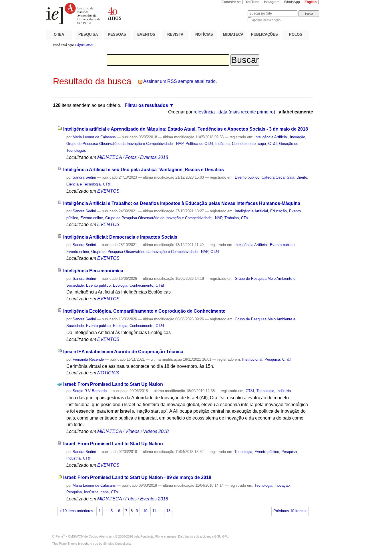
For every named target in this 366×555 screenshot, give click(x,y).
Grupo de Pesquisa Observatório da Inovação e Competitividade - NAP (124, 143)
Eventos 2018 (154, 157)
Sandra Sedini (84, 177)
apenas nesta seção (266, 20)
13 (168, 511)
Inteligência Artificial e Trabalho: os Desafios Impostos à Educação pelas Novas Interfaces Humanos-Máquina (181, 203)
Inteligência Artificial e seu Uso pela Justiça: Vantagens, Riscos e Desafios (143, 169)
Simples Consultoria (117, 543)
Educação (278, 211)
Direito (302, 177)
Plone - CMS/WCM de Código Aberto (81, 536)
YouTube (252, 2)
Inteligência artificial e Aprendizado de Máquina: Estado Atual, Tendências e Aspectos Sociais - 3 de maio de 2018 (185, 129)
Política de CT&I (199, 143)
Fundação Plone (151, 536)
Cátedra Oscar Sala (278, 177)
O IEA (59, 34)
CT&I (272, 143)
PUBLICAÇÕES (264, 34)
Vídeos (132, 431)
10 (145, 511)
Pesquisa (272, 359)
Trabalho (231, 218)
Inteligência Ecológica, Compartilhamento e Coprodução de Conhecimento (144, 311)
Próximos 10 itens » (290, 511)
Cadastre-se (231, 2)
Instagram (271, 2)
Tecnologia (265, 391)
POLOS (295, 34)
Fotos (131, 157)
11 (154, 511)
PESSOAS (117, 34)
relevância (204, 111)
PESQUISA (88, 34)
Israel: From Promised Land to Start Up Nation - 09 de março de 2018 (137, 477)
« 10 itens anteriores (76, 511)
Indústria (222, 143)
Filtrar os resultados (146, 105)
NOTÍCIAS (204, 34)
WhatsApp (292, 2)
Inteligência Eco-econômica (93, 270)
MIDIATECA (233, 34)
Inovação (297, 137)
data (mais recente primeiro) (246, 111)
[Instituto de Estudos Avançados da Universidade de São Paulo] (114, 13)
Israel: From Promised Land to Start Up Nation (113, 384)
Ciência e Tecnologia (83, 184)
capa (262, 143)
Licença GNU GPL (215, 536)
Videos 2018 (156, 431)
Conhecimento (244, 143)
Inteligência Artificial (271, 137)
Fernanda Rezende (88, 359)
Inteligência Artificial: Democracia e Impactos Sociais (120, 237)
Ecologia (120, 285)
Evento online (91, 218)
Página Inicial (84, 45)
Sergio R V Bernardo (90, 391)
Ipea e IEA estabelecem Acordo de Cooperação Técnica (123, 351)
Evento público (247, 177)
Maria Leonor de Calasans (94, 137)
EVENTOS (146, 34)
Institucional (252, 359)
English (311, 2)
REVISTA (175, 34)
